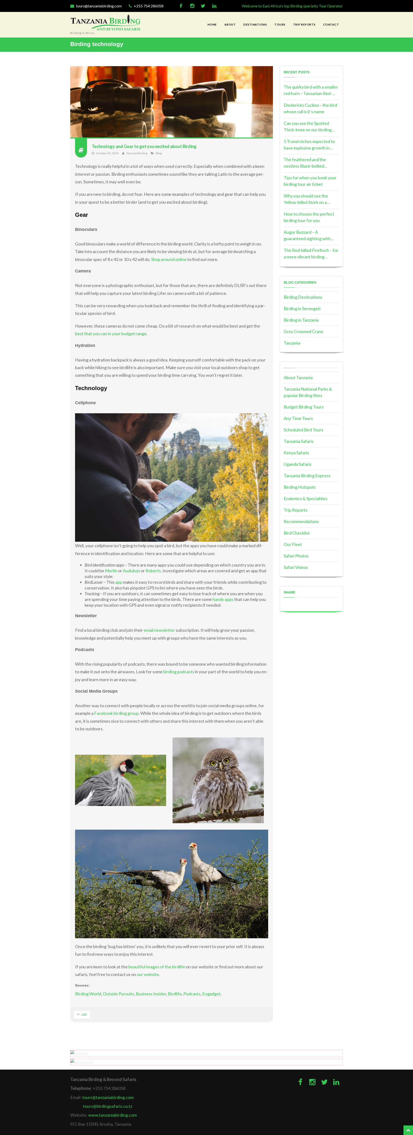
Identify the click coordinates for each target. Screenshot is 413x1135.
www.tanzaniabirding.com (112, 1115)
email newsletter (159, 630)
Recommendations (301, 521)
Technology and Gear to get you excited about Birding (144, 146)
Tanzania (292, 342)
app (118, 582)
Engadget (211, 993)
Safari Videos (296, 567)
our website (148, 974)
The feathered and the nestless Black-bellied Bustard (305, 163)
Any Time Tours (298, 418)
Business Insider (151, 993)
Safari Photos (296, 555)
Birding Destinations (303, 297)
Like (84, 1014)
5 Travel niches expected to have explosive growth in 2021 (309, 145)
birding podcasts (178, 671)
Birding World (88, 993)
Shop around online (169, 259)
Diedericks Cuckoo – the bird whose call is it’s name (310, 108)
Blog (159, 153)
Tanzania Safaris (299, 441)
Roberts (153, 570)
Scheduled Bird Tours (303, 429)
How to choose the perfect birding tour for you (309, 217)
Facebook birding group (116, 713)
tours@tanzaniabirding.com (98, 6)
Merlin (111, 570)
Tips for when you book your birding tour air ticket (310, 181)
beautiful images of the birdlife (156, 966)
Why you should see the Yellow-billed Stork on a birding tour (306, 199)
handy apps (223, 599)
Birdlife (175, 993)
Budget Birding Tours (304, 406)
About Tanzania (298, 377)
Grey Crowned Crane (303, 331)
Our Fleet (293, 544)
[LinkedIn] (214, 6)
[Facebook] (181, 6)
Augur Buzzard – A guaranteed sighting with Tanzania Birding (307, 235)
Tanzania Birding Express (307, 475)
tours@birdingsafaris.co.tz (107, 1106)
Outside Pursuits (118, 993)
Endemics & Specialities (305, 498)
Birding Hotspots (300, 487)
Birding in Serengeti (302, 308)
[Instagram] (192, 6)
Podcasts (192, 993)
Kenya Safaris (296, 452)
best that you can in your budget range (111, 333)
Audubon (131, 570)
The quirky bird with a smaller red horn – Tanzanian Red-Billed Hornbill (311, 90)
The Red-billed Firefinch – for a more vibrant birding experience (311, 254)
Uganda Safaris (297, 464)
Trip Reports (295, 510)
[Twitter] (202, 6)
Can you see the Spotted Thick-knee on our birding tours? (307, 127)
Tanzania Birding (136, 153)
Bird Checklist (297, 533)
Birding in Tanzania (301, 320)
